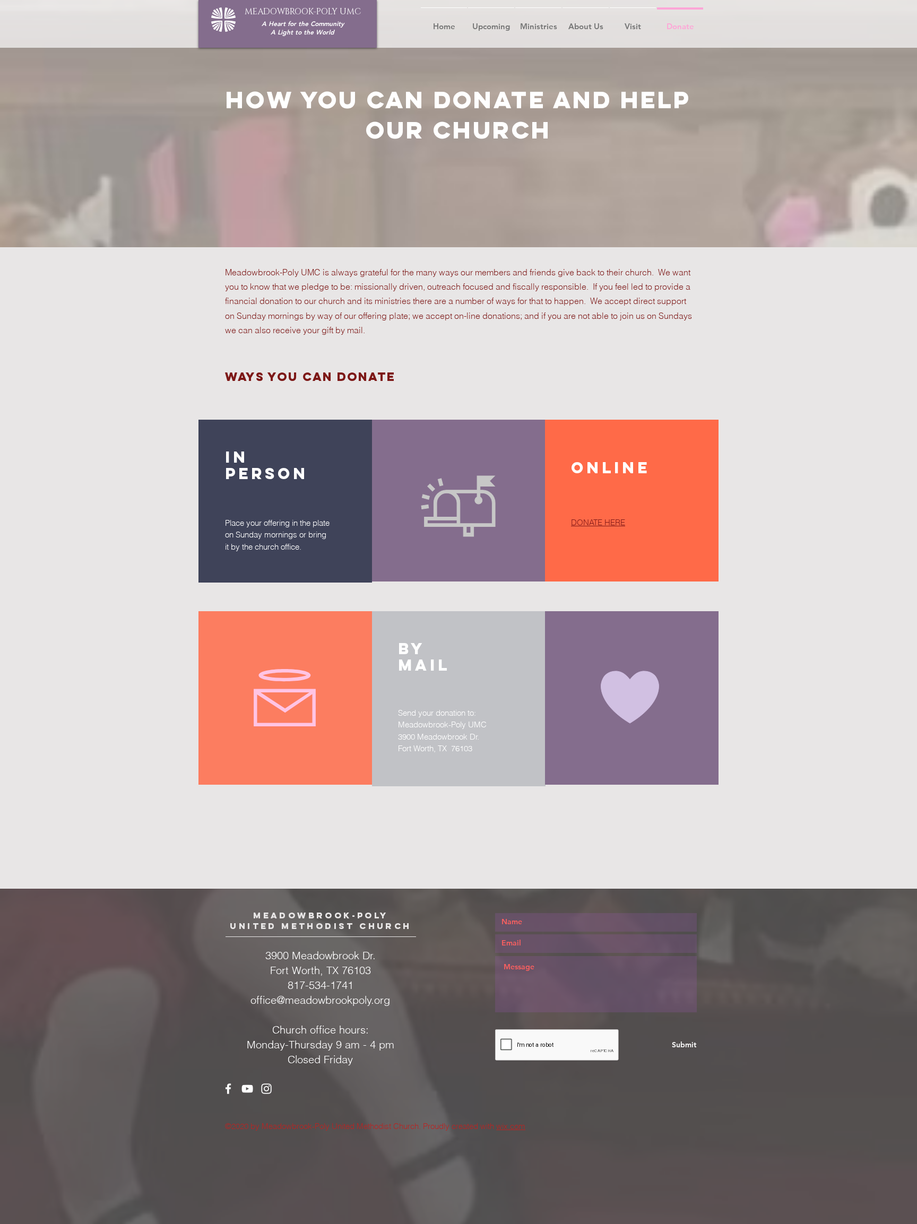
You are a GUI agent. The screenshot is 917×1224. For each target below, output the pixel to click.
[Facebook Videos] (247, 1089)
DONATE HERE (598, 522)
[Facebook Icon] (228, 1089)
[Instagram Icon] (266, 1089)
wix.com (510, 1126)
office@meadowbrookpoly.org (320, 999)
